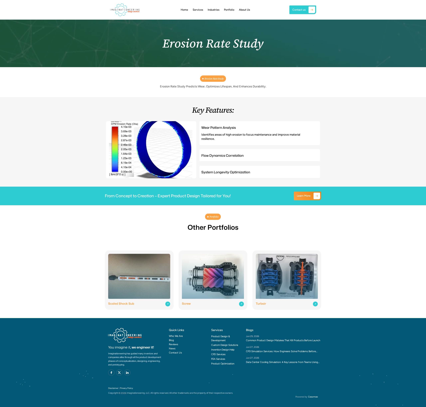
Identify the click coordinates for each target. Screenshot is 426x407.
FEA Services (218, 358)
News (172, 348)
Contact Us (175, 352)
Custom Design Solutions (224, 345)
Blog (171, 340)
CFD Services (218, 354)
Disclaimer (113, 388)
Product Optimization (222, 363)
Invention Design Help (222, 349)
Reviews (173, 344)
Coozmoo (313, 396)
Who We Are (176, 336)
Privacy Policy (126, 388)
